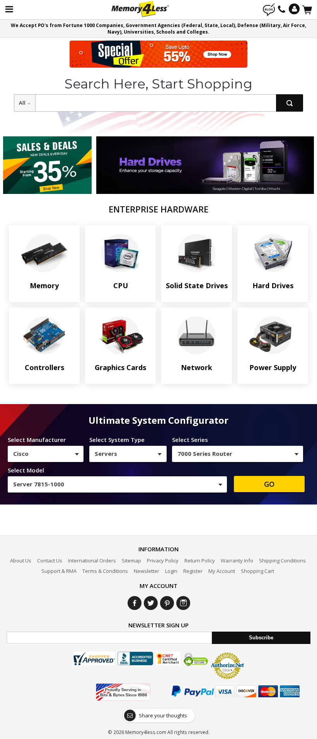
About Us (20, 560)
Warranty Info (237, 560)
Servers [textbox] (106, 453)
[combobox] (46, 454)
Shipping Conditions (282, 560)
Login (171, 570)
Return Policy (199, 560)
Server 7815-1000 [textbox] (38, 484)
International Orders (92, 560)
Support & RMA (59, 570)
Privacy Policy (163, 560)
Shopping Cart (257, 570)
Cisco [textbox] (21, 453)
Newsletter (146, 570)
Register (193, 570)
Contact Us (49, 560)
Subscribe (261, 637)
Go (269, 484)
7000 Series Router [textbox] (204, 453)
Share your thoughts (163, 715)
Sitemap (131, 560)
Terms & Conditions (105, 570)
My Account (221, 570)
